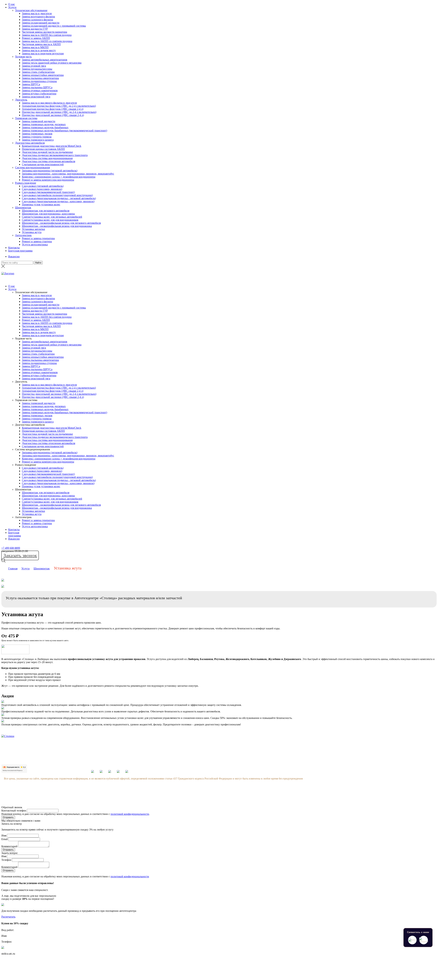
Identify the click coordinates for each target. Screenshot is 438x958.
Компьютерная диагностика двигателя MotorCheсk (51, 145)
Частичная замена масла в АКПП (41, 44)
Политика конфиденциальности (358, 778)
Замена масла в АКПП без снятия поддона (47, 35)
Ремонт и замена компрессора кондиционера (48, 179)
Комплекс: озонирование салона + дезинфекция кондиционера (58, 176)
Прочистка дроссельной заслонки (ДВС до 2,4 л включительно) (59, 112)
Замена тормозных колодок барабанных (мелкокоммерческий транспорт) (64, 130)
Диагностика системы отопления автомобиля (48, 161)
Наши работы (348, 771)
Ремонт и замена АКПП (36, 38)
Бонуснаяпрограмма (14, 534)
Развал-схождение (25, 182)
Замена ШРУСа (31, 84)
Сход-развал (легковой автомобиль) (42, 186)
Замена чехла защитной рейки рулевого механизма (51, 62)
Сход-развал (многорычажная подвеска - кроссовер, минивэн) (58, 201)
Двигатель (21, 99)
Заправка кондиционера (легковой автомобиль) (49, 170)
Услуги (12, 7)
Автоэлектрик (23, 235)
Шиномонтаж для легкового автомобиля (45, 210)
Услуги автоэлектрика (35, 244)
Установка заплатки (33, 229)
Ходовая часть (23, 56)
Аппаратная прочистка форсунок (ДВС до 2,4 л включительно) (59, 105)
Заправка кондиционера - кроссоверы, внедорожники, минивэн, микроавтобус (68, 173)
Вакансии (14, 256)
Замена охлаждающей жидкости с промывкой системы (54, 25)
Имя (3, 835)
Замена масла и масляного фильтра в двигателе (49, 102)
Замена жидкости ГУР (35, 28)
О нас (11, 4)
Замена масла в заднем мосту (39, 50)
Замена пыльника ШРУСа (37, 87)
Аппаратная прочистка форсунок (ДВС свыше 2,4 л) (52, 108)
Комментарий (9, 846)
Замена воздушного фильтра (38, 16)
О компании (347, 745)
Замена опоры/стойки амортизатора (43, 75)
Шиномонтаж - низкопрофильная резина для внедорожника (57, 226)
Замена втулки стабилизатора (39, 93)
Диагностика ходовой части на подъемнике (47, 152)
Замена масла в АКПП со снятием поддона (47, 41)
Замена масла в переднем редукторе (43, 53)
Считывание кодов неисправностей (43, 164)
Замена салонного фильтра (37, 19)
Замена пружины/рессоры (37, 68)
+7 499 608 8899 (10, 548)
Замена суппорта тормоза (36, 136)
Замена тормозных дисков (37, 133)
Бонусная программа (20, 250)
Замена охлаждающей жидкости (40, 22)
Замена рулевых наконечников (40, 90)
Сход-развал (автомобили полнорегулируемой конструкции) (57, 195)
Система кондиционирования (32, 167)
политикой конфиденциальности (130, 814)
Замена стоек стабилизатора (38, 72)
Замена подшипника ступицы (39, 81)
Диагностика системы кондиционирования (47, 158)
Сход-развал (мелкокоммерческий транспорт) (48, 192)
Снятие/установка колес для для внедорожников (50, 219)
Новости (345, 758)
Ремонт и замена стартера (37, 241)
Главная (12, 568)
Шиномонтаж (23, 207)
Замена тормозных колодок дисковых (44, 124)
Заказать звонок (20, 555)
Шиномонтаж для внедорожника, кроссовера (48, 213)
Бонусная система (350, 752)
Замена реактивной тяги (36, 96)
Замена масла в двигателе (37, 13)
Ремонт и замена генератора (38, 238)
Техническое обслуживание (31, 10)
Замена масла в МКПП (35, 47)
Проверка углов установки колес (41, 204)
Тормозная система (26, 118)
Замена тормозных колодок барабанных (45, 127)
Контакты (14, 247)
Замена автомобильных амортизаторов (44, 59)
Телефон (6, 859)
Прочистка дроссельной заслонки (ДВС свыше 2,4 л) (53, 115)
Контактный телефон (13, 810)
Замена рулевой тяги (34, 65)
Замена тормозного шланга (38, 139)
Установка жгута (31, 232)
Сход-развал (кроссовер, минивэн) (42, 189)
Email (4, 839)
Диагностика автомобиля (30, 142)
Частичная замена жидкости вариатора (44, 31)
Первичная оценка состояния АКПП (43, 149)
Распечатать (8, 916)
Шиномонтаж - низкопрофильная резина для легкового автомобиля (61, 222)
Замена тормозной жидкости (38, 121)
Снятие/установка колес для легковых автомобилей (52, 216)
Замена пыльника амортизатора (40, 78)
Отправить (8, 817)
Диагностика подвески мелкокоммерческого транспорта (55, 155)
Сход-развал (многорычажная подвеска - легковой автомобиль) (59, 198)
